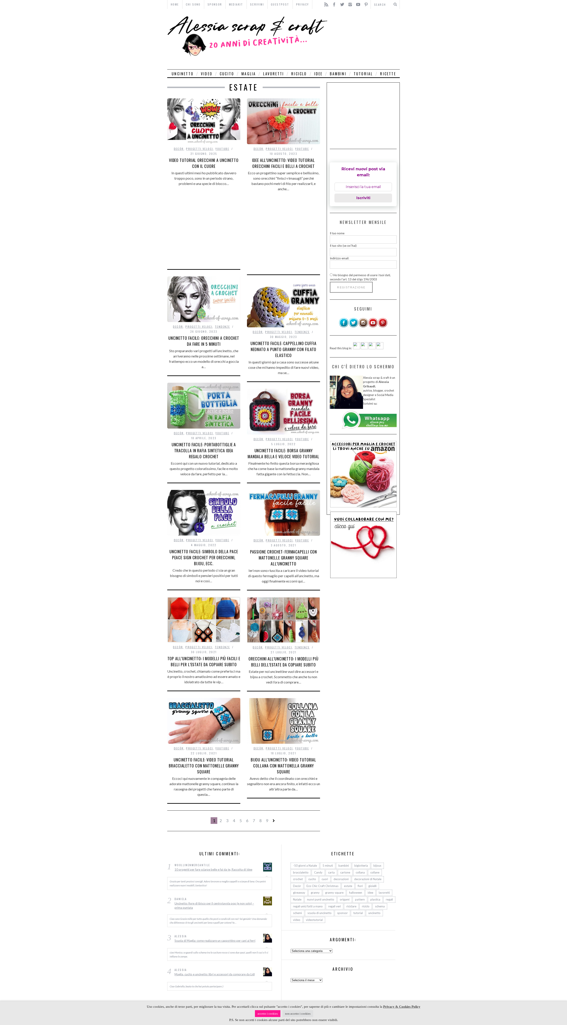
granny (315, 892)
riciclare (351, 906)
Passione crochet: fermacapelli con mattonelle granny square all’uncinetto (283, 558)
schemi (297, 913)
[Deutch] (364, 348)
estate (348, 886)
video (206, 73)
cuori (325, 879)
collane (374, 872)
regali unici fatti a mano (308, 906)
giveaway (299, 892)
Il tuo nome (337, 233)
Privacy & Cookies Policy (401, 1006)
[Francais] (379, 348)
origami (345, 899)
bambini (338, 73)
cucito (227, 73)
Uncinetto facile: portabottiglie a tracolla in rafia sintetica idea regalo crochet (204, 450)
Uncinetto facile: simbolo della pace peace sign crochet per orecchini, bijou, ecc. (203, 557)
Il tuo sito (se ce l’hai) (343, 245)
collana (360, 872)
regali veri (334, 906)
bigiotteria (361, 865)
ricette (388, 73)
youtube (222, 149)
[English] (356, 348)
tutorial (363, 73)
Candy (318, 872)
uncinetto (183, 73)
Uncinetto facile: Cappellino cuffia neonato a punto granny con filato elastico (283, 349)
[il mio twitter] (353, 326)
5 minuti (327, 865)
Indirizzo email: (339, 258)
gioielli (372, 886)
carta (331, 872)
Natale (297, 899)
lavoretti (273, 73)
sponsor (342, 913)
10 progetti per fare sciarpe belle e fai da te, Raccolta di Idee (213, 869)
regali (389, 899)
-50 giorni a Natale (305, 865)
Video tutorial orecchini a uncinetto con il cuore (204, 163)
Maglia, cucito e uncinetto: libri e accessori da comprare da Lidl (215, 974)
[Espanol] (372, 348)
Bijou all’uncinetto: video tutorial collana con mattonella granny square (284, 766)
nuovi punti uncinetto (320, 899)
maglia (248, 73)
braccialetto (301, 872)
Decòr (179, 149)
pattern (360, 899)
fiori (360, 886)
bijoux (377, 865)
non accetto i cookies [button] (298, 1013)
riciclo (299, 73)
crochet (298, 879)
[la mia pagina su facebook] (344, 326)
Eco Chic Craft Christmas (322, 886)
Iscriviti (363, 198)
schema (380, 906)
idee (318, 73)
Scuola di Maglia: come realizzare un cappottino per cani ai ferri (215, 940)
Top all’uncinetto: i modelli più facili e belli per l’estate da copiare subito (203, 661)
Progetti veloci (199, 149)
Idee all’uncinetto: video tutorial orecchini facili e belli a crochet (283, 163)
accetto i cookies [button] (268, 1013)
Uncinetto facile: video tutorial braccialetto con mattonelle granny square (204, 766)
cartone (345, 872)
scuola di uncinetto (319, 913)
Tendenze (222, 326)
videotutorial (314, 920)
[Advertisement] (365, 39)
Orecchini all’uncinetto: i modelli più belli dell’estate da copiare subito (283, 662)
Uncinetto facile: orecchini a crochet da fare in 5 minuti (203, 341)
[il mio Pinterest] (383, 326)
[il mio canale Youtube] (373, 326)
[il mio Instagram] (363, 326)
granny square (334, 892)
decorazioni (341, 879)
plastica (375, 899)
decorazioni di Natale (367, 879)
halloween (355, 892)
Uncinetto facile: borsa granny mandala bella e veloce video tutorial (283, 453)
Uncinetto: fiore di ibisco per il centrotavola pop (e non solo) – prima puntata (214, 906)
